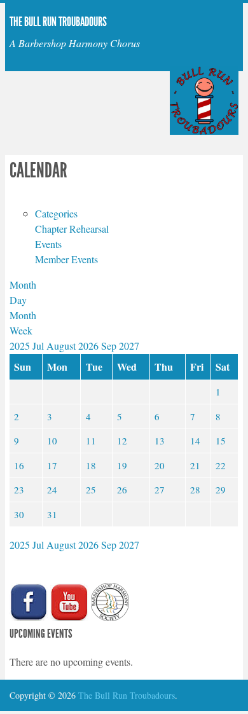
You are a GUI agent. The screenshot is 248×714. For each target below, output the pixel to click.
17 (52, 465)
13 (160, 440)
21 (195, 465)
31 (52, 514)
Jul (39, 345)
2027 (129, 345)
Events (48, 244)
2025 (21, 345)
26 (122, 489)
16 (19, 465)
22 (221, 465)
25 (91, 489)
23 (19, 489)
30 (19, 514)
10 (52, 440)
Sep (110, 345)
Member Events (66, 259)
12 (122, 440)
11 (91, 440)
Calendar (38, 170)
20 (160, 465)
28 (195, 489)
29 (221, 489)
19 (122, 465)
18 (91, 465)
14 (195, 440)
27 (160, 489)
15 (221, 440)
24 (52, 489)
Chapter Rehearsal (72, 228)
